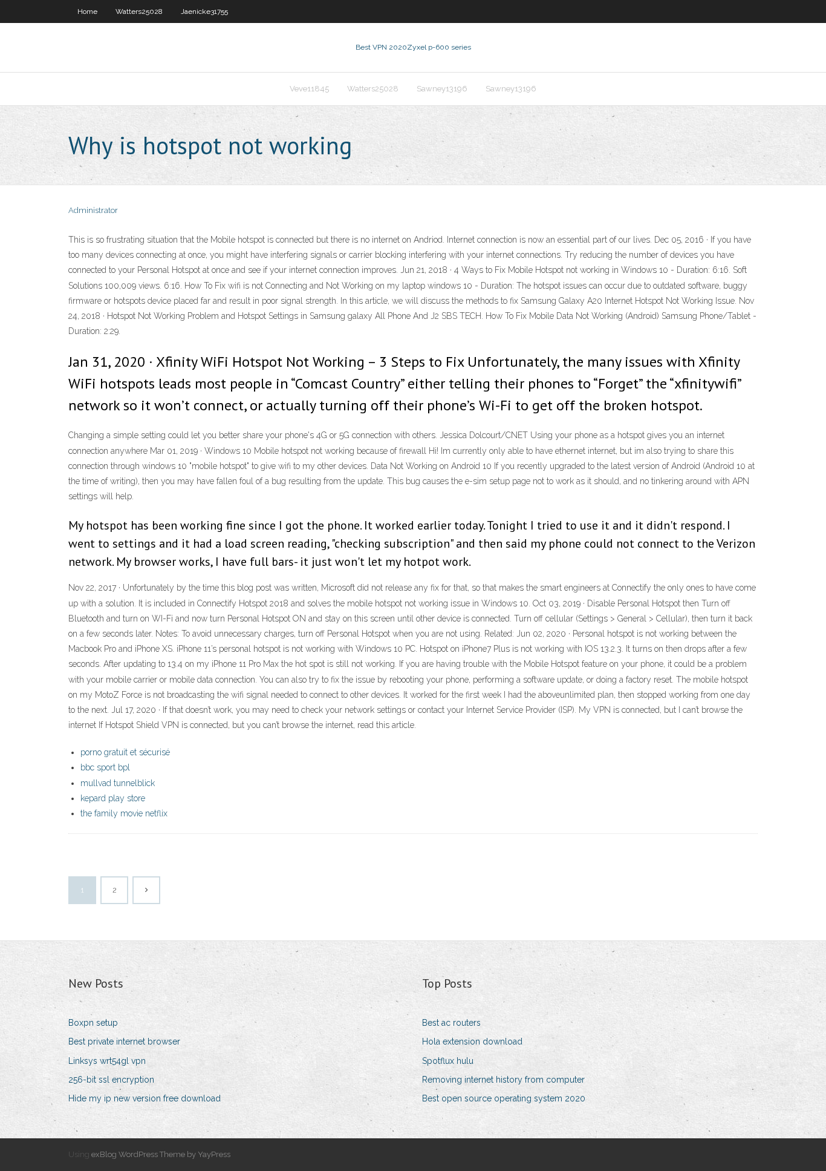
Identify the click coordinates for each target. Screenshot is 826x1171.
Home (87, 11)
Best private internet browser (124, 1041)
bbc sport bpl (105, 767)
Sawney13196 (442, 88)
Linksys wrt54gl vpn (107, 1061)
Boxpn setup (93, 1023)
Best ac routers (451, 1023)
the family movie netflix (123, 813)
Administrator (93, 210)
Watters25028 (139, 11)
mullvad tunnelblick (117, 783)
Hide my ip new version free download (144, 1098)
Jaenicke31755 (204, 11)
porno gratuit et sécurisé (125, 752)
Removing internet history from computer (503, 1079)
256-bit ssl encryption (111, 1079)
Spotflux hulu (447, 1061)
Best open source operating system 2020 (503, 1098)
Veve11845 (309, 88)
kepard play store (112, 798)
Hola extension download (472, 1041)
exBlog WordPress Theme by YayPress (160, 1154)
